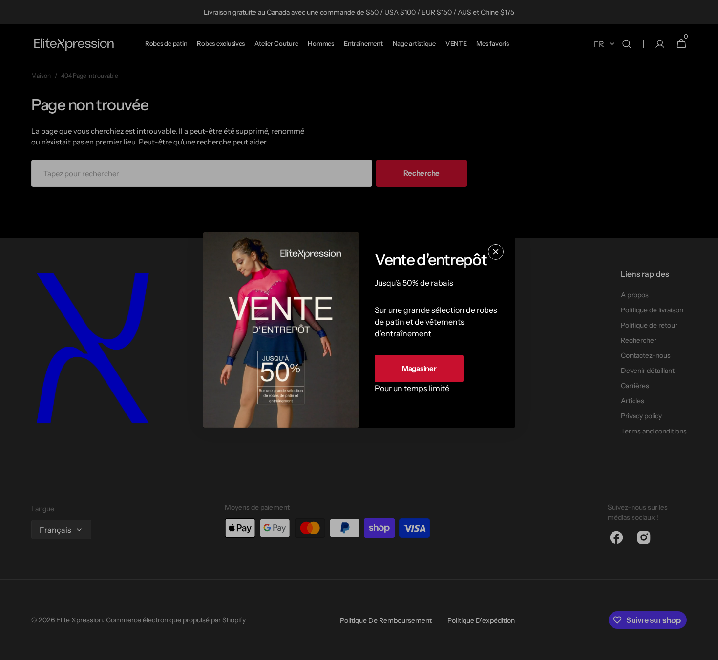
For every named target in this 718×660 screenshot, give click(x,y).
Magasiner (419, 368)
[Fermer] (496, 252)
